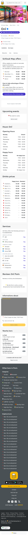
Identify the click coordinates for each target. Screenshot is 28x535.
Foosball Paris (7, 388)
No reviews (4, 36)
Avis (10, 53)
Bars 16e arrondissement (10, 433)
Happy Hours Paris (8, 377)
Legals (3, 513)
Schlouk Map (4, 25)
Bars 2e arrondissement (10, 449)
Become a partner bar (14, 486)
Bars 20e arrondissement (10, 446)
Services (16, 53)
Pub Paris (17, 396)
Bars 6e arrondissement (10, 460)
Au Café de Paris (7, 351)
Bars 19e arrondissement (10, 441)
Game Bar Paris (7, 399)
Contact (14, 489)
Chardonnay (8, 76)
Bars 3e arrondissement (10, 452)
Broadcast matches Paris (10, 380)
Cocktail (7, 191)
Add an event (14, 119)
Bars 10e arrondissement (10, 416)
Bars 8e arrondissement (10, 466)
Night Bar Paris (7, 407)
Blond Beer (8, 74)
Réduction (4, 53)
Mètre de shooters (10, 195)
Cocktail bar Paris (20, 393)
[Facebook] (8, 501)
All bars (5, 374)
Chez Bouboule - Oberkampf (11, 347)
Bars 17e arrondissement (10, 436)
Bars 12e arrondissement (10, 422)
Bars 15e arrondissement (10, 430)
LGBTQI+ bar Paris (8, 402)
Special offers (7, 410)
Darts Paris (6, 391)
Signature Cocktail (10, 198)
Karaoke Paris (7, 396)
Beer (6, 188)
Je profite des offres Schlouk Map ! (14, 94)
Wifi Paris (6, 385)
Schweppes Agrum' (10, 215)
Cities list (14, 498)
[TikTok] (15, 501)
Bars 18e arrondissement (10, 438)
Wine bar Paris (7, 393)
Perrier (6, 212)
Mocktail (7, 71)
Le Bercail (5, 339)
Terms (7, 513)
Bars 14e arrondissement (10, 427)
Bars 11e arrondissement (10, 419)
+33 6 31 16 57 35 (9, 321)
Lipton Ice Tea (8, 210)
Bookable (14, 374)
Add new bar (14, 492)
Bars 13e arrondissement (10, 425)
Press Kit (14, 495)
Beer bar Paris (17, 391)
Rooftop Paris (20, 404)
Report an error (14, 360)
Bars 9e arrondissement (10, 468)
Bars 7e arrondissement (10, 463)
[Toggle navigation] (25, 2)
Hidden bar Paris (8, 404)
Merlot (6, 79)
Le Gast (5, 335)
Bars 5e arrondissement (10, 457)
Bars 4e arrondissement (10, 455)
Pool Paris (15, 385)
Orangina (7, 208)
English (5, 528)
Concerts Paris (18, 382)
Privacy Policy (14, 513)
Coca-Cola (8, 200)
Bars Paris (12, 25)
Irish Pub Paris (20, 407)
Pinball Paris (18, 388)
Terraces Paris (22, 377)
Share (14, 533)
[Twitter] (19, 501)
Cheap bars (6, 382)
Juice (6, 217)
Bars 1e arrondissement (9, 444)
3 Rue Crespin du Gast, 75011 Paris (13, 317)
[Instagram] (12, 501)
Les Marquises (7, 343)
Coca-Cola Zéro (9, 203)
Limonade (7, 205)
